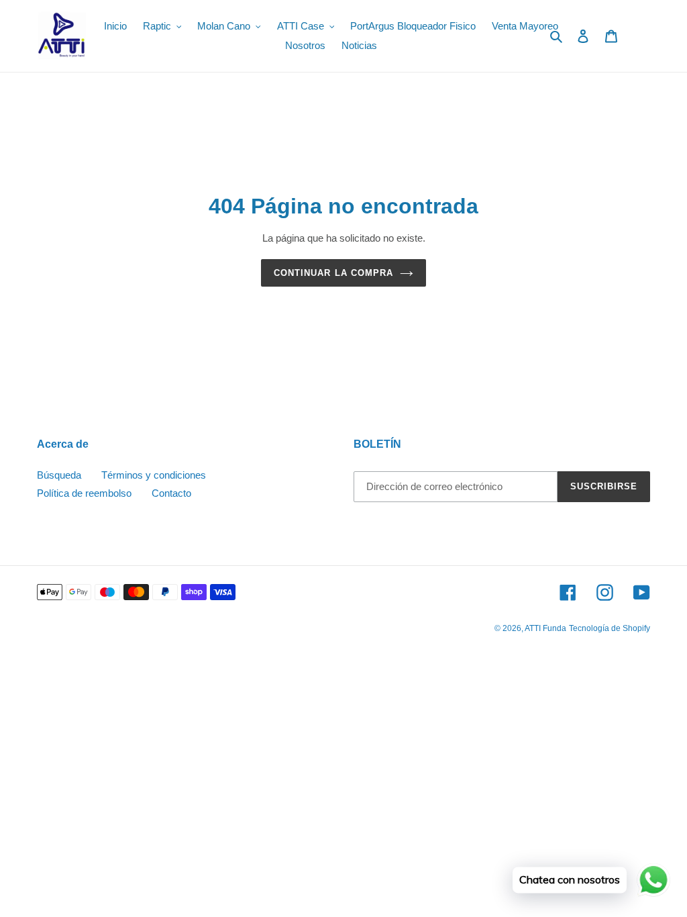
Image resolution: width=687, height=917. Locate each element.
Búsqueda (59, 475)
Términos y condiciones (153, 475)
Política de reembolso (84, 493)
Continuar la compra (333, 273)
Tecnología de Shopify (609, 628)
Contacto (171, 493)
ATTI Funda (545, 628)
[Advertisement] (343, 753)
